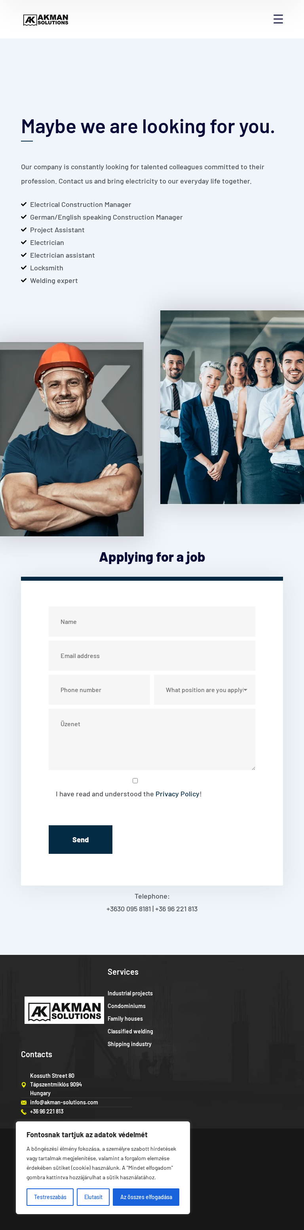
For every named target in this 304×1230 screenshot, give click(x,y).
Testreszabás (50, 1197)
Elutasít (93, 1197)
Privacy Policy (178, 793)
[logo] (45, 18)
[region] (103, 1167)
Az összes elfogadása (146, 1197)
